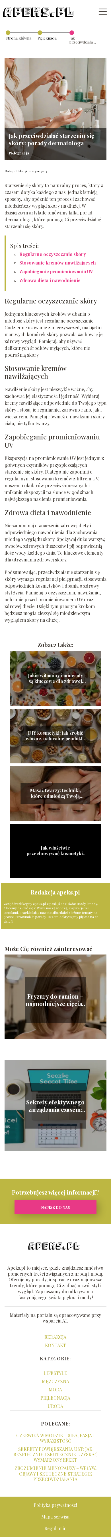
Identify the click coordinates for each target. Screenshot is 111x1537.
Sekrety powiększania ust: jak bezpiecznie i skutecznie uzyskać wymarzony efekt (55, 1454)
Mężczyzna (55, 1381)
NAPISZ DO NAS (55, 1207)
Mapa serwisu (55, 1517)
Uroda (55, 1406)
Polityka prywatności (55, 1505)
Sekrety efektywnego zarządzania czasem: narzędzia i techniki (55, 1105)
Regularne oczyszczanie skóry (52, 254)
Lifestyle (55, 1373)
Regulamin (55, 1528)
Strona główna (18, 38)
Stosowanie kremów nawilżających (57, 263)
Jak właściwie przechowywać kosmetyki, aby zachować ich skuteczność (55, 851)
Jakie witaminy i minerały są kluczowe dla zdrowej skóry (55, 679)
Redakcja (55, 1337)
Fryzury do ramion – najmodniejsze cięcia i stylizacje (55, 1000)
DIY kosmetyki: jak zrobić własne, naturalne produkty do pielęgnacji (55, 736)
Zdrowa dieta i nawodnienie (50, 280)
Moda (55, 1390)
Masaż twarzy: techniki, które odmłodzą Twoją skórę (55, 794)
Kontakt (55, 1345)
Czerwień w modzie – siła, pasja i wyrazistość (55, 1438)
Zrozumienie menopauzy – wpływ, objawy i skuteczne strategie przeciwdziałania (55, 1473)
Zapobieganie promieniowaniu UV (56, 271)
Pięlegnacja (47, 38)
